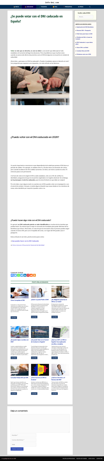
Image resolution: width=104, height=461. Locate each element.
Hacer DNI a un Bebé (82, 47)
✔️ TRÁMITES (43, 7)
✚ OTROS (80, 7)
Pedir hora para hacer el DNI (84, 34)
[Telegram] (21, 275)
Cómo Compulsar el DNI (18, 300)
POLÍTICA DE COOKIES (81, 458)
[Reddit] (31, 275)
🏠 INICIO (16, 7)
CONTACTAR (99, 458)
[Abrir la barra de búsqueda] (89, 7)
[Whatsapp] (18, 275)
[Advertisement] (40, 37)
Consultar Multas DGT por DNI (19, 377)
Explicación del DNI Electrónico (85, 27)
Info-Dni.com (52, 3)
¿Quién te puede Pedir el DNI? (40, 299)
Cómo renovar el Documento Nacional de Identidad (28, 245)
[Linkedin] (24, 275)
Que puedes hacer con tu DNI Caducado (25, 241)
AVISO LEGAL (91, 458)
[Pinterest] (28, 275)
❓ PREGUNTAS (67, 7)
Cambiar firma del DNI (83, 51)
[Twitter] (15, 275)
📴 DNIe (55, 7)
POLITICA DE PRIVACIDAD (69, 458)
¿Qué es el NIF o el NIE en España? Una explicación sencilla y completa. (59, 342)
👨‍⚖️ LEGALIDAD (29, 7)
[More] (34, 275)
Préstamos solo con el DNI (84, 54)
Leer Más (14, 317)
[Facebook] (12, 275)
